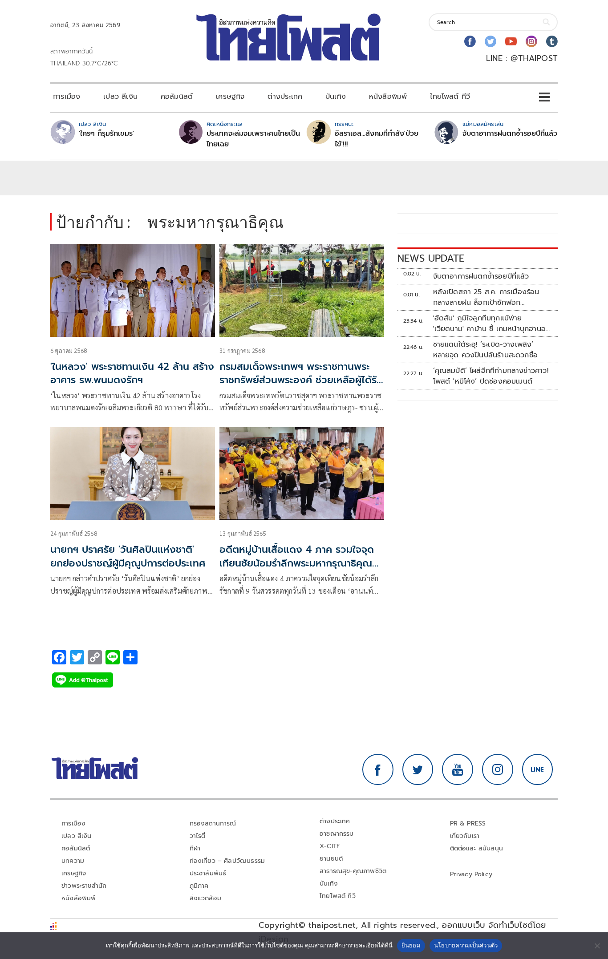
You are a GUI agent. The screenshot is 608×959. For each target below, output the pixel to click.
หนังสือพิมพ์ (388, 96)
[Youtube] (511, 41)
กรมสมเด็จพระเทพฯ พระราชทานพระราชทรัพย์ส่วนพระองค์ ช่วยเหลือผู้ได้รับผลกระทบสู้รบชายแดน (301, 380)
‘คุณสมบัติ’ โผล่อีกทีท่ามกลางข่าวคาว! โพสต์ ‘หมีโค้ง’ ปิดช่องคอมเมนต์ (490, 376)
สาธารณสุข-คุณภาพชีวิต (353, 871)
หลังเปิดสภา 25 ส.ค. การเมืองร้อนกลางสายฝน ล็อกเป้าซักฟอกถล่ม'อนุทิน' (486, 297)
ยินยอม (411, 945)
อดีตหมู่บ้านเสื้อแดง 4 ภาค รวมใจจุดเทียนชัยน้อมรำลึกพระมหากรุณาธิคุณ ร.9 (296, 563)
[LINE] (537, 769)
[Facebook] (470, 41)
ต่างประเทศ (285, 96)
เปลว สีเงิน (120, 96)
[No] (596, 945)
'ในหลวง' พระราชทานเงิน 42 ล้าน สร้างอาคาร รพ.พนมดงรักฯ (132, 373)
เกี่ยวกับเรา (465, 836)
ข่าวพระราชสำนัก (83, 885)
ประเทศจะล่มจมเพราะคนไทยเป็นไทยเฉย (253, 139)
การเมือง (66, 96)
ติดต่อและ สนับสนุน (476, 848)
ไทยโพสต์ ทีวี (450, 96)
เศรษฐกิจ (230, 96)
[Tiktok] (552, 41)
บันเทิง (335, 96)
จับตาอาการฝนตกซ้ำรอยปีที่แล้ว (509, 133)
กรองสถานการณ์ (213, 823)
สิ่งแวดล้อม (205, 898)
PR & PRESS (468, 823)
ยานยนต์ (331, 858)
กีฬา (195, 848)
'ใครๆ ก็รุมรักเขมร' (106, 133)
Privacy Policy (471, 874)
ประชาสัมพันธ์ (208, 873)
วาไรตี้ (198, 836)
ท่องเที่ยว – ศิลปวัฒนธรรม (227, 861)
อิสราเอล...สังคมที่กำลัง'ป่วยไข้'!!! (376, 139)
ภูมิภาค (199, 885)
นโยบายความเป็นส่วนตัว (466, 945)
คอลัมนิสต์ (177, 96)
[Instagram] (531, 41)
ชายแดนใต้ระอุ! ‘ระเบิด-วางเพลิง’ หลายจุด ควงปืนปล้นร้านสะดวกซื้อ (485, 349)
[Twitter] (490, 41)
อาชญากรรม (337, 833)
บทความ (72, 861)
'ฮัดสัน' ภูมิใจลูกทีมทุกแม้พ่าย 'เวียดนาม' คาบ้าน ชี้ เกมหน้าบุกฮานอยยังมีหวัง (492, 323)
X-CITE (330, 846)
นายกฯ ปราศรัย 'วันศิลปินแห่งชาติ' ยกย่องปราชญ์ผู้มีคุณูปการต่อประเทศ (128, 556)
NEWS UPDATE (430, 258)
